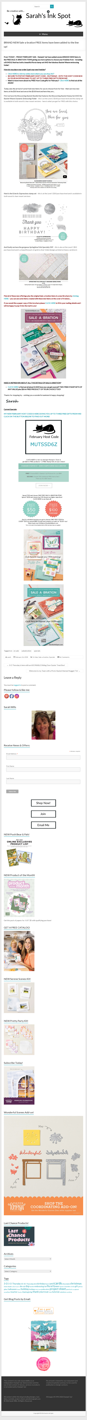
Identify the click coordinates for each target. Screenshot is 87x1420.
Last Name (10, 778)
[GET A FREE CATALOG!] (19, 932)
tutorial (55, 1291)
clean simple (8, 1286)
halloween (12, 1289)
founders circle (70, 1286)
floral (50, 1286)
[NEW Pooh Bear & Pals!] (19, 839)
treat (45, 1291)
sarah (9, 657)
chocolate (66, 1284)
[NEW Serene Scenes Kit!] (19, 983)
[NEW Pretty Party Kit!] (19, 1025)
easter (32, 1286)
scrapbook (75, 1289)
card (51, 1283)
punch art (69, 1289)
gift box (80, 1286)
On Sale (35, 657)
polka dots (45, 1289)
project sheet (58, 1288)
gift (76, 1286)
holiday (25, 1288)
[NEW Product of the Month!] (19, 880)
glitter (6, 1289)
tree (50, 1292)
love (39, 1289)
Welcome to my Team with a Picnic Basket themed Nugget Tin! (54, 671)
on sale (16, 651)
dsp (27, 1286)
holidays (32, 1289)
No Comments (64, 657)
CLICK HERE (50, 303)
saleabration (26, 651)
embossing (39, 1286)
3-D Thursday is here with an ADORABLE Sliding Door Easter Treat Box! (36, 665)
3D (22, 1284)
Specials (52, 657)
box (46, 1284)
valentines (63, 1292)
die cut (22, 1286)
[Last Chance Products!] (19, 1228)
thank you (38, 1291)
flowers (62, 1286)
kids (37, 1289)
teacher (14, 1292)
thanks (20, 1292)
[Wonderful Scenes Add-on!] (43, 1117)
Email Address (12, 754)
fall (45, 1286)
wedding (69, 1292)
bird (35, 1284)
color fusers (15, 1286)
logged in (17, 685)
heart (18, 1289)
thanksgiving (27, 1292)
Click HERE (64, 80)
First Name (10, 766)
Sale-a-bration (43, 657)
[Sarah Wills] (43, 725)
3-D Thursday (14, 1283)
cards (58, 1283)
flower (56, 1286)
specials (37, 651)
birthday (41, 1283)
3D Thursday (29, 1284)
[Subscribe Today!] (19, 1067)
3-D (6, 1283)
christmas (76, 1283)
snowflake (7, 1292)
